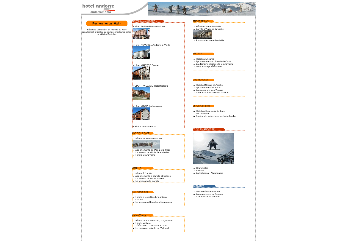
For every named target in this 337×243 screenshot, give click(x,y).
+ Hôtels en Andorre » (144, 126)
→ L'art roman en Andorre (206, 196)
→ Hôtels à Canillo (142, 173)
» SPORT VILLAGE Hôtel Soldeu (150, 86)
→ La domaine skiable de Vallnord (151, 228)
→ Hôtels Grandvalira (144, 155)
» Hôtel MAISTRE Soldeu (146, 65)
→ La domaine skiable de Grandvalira (213, 64)
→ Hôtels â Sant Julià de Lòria (209, 111)
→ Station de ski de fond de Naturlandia (214, 116)
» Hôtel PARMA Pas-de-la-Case (149, 26)
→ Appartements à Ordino (207, 87)
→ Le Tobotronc (201, 113)
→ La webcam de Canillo (146, 181)
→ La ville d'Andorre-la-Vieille (208, 29)
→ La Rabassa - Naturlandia (208, 173)
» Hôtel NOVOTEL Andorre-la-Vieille (151, 45)
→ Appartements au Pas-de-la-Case (152, 150)
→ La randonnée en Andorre (208, 194)
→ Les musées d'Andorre (206, 191)
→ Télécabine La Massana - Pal (149, 225)
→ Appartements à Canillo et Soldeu (152, 176)
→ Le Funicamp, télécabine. (208, 66)
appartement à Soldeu (93, 32)
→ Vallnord (198, 170)
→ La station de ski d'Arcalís (208, 90)
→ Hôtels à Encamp (203, 59)
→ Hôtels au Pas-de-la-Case (148, 138)
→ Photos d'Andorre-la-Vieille (208, 40)
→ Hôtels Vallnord (142, 223)
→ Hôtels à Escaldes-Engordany (150, 197)
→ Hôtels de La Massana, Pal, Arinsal (152, 220)
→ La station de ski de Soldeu (149, 178)
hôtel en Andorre (110, 30)
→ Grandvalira (200, 168)
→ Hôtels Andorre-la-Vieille (207, 26)
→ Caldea (138, 199)
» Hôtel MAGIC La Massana (147, 106)
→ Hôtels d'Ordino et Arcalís (208, 85)
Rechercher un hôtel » (106, 23)
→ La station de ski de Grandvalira (151, 152)
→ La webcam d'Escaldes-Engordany (152, 202)
